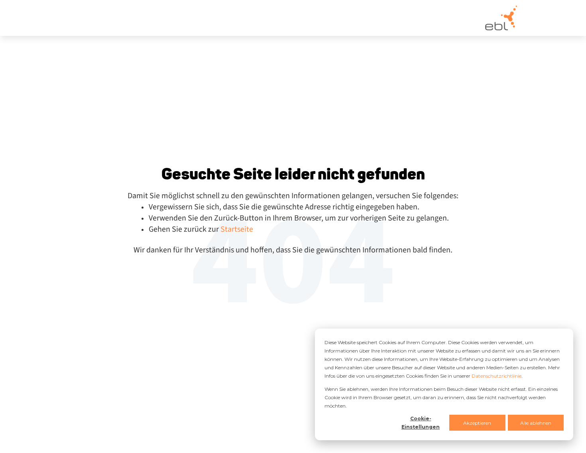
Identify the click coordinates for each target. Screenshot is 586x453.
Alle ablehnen (535, 423)
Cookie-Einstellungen (420, 423)
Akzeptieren (477, 423)
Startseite (236, 229)
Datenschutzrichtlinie (496, 376)
